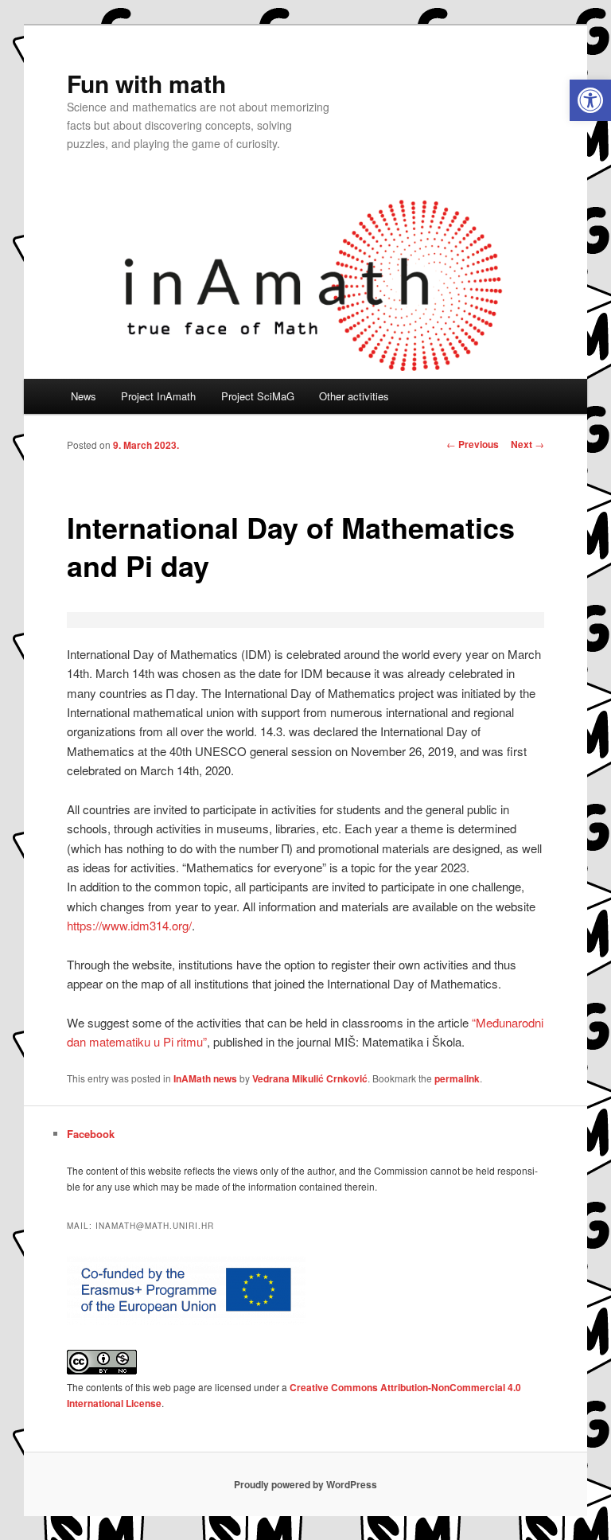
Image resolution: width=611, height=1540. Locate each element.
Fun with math (146, 83)
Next (527, 444)
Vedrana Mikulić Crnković (310, 1078)
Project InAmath (158, 396)
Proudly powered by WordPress (305, 1484)
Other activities (354, 396)
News (83, 396)
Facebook (91, 1133)
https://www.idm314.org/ (129, 925)
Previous (472, 444)
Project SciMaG (257, 396)
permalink (457, 1078)
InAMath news (205, 1078)
